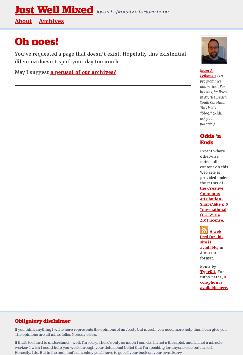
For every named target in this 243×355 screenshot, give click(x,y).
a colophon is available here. (214, 282)
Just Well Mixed (54, 9)
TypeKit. (208, 272)
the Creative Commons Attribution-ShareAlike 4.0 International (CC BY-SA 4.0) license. (214, 204)
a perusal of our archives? (83, 72)
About (23, 21)
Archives (51, 21)
